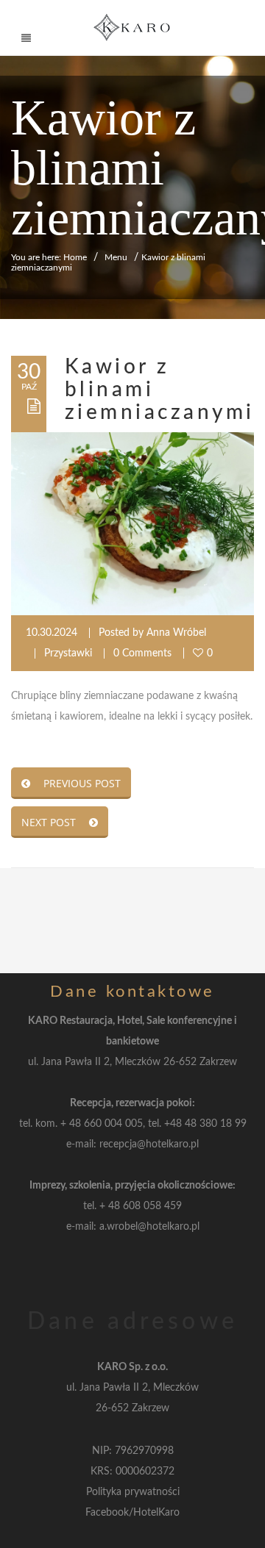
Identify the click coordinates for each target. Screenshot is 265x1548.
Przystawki (68, 653)
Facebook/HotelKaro (132, 1513)
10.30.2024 (51, 633)
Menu (116, 257)
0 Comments (142, 653)
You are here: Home (49, 257)
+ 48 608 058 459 (140, 1206)
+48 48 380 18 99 (205, 1124)
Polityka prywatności (133, 1492)
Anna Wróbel (176, 633)
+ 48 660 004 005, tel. (112, 1124)
